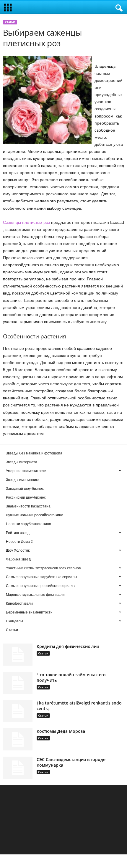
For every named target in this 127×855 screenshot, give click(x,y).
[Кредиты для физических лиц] (17, 655)
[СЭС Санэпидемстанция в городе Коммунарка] (17, 768)
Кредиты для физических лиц (68, 646)
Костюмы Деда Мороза (61, 731)
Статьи (10, 22)
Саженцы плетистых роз (26, 222)
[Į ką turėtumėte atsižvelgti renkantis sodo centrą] (17, 711)
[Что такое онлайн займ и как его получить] (17, 683)
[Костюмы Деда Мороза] (17, 739)
